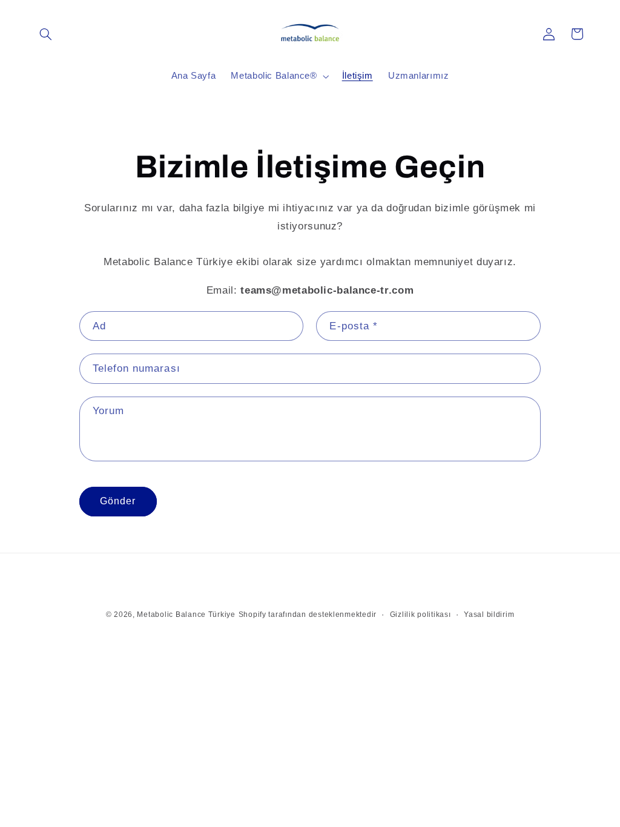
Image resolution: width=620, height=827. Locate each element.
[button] (46, 34)
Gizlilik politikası (420, 614)
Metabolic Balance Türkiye (186, 614)
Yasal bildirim (489, 614)
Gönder (118, 501)
